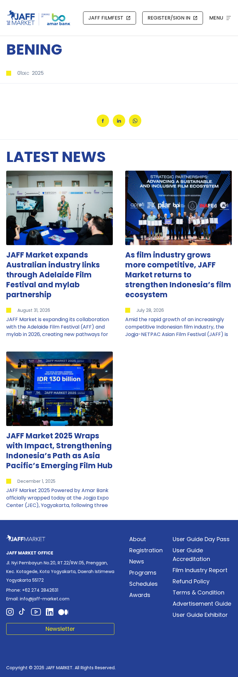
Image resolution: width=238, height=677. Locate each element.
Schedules (143, 584)
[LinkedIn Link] (49, 612)
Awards (139, 595)
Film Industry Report (200, 570)
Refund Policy (191, 581)
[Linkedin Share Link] (119, 120)
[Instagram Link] (10, 612)
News (136, 561)
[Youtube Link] (36, 612)
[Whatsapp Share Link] (135, 120)
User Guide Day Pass (201, 539)
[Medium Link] (63, 612)
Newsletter (60, 629)
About (137, 539)
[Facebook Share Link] (103, 120)
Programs (142, 572)
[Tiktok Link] (22, 612)
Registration (146, 550)
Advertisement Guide (202, 604)
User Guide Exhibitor (200, 615)
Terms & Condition (198, 592)
